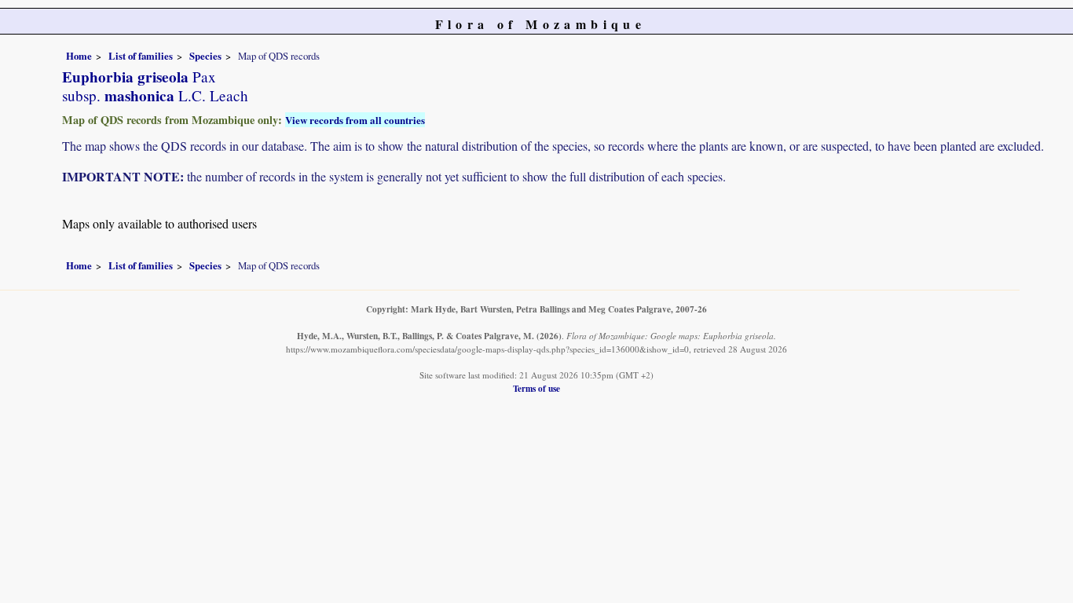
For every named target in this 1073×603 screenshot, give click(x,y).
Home (79, 56)
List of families (140, 56)
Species (205, 56)
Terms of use (536, 388)
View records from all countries (355, 119)
